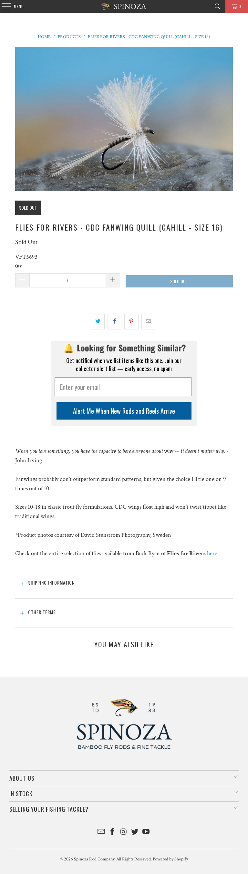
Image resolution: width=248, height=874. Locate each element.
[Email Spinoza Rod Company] (101, 832)
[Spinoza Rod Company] (124, 6)
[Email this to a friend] (148, 321)
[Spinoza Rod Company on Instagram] (124, 832)
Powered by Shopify (170, 859)
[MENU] (3, 6)
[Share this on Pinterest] (131, 321)
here (212, 553)
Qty (18, 266)
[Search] (218, 6)
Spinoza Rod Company (94, 859)
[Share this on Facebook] (114, 321)
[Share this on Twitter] (98, 321)
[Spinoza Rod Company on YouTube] (146, 832)
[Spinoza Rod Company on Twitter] (135, 832)
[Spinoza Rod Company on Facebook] (112, 832)
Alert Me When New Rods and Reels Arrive (124, 411)
